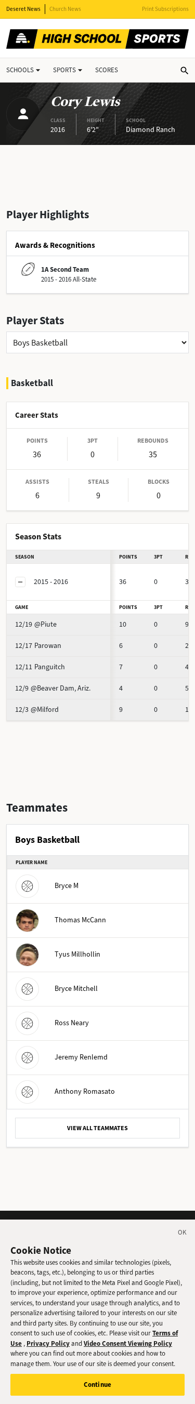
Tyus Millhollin (77, 954)
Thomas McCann (80, 920)
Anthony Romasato (85, 1091)
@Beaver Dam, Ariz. (52, 688)
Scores (106, 69)
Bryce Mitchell (76, 989)
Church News (65, 9)
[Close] (182, 1234)
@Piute (36, 624)
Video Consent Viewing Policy (128, 1343)
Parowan (38, 646)
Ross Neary (72, 1023)
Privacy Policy (48, 1343)
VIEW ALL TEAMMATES (97, 1128)
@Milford (37, 709)
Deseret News (23, 9)
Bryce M (67, 886)
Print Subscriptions (165, 9)
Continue (97, 1384)
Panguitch (40, 667)
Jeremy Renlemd (81, 1057)
